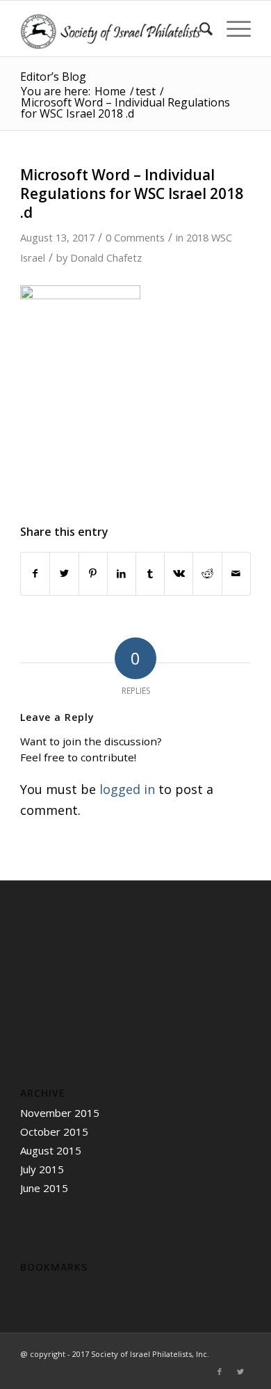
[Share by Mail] (236, 574)
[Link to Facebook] (219, 1371)
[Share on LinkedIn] (122, 574)
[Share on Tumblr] (150, 574)
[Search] (199, 28)
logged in (127, 789)
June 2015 (44, 1188)
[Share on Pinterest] (93, 574)
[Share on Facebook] (35, 574)
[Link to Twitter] (240, 1371)
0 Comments (135, 237)
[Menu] (232, 28)
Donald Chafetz (106, 257)
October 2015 (54, 1131)
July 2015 (42, 1169)
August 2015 (50, 1150)
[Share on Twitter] (64, 574)
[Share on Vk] (178, 574)
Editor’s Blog (53, 76)
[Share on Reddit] (207, 574)
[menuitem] (199, 28)
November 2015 (59, 1113)
